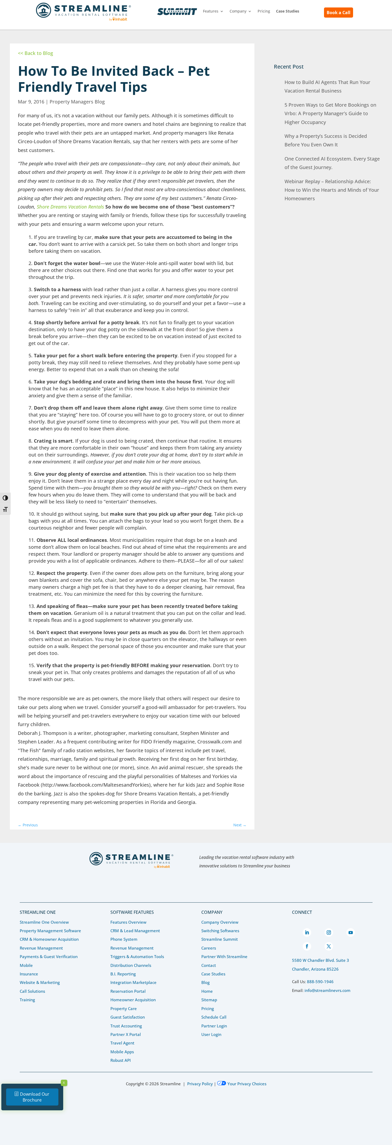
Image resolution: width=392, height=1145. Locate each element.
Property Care (123, 1008)
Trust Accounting (126, 1025)
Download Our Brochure (34, 1097)
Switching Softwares (220, 930)
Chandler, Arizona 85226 (315, 969)
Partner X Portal (125, 1034)
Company (238, 11)
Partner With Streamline (224, 956)
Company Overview (219, 922)
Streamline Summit (177, 11)
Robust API (120, 1060)
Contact (208, 965)
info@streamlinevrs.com (327, 990)
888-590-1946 (320, 981)
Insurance (29, 973)
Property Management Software (50, 930)
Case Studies (213, 973)
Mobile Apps (122, 1051)
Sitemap (209, 999)
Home (207, 991)
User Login (211, 1034)
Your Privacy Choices (246, 1083)
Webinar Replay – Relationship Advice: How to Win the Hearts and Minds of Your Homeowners (332, 190)
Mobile (26, 965)
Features (210, 11)
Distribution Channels (130, 965)
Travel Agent (122, 1043)
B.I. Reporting (123, 973)
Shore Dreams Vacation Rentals (70, 206)
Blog (205, 982)
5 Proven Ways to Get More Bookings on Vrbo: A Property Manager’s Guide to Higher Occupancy (330, 113)
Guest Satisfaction (127, 1017)
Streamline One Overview (44, 922)
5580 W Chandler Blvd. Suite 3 (320, 960)
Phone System (123, 939)
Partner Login (214, 1025)
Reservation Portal (128, 991)
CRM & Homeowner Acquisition (49, 939)
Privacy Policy (200, 1083)
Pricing (264, 11)
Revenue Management (41, 948)
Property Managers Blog (77, 101)
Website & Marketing (40, 982)
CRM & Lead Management (135, 930)
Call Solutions (32, 991)
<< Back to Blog (35, 53)
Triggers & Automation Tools (137, 956)
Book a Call (338, 12)
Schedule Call (213, 1017)
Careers (208, 948)
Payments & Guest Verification (49, 956)
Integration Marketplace (133, 982)
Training (27, 999)
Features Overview (128, 922)
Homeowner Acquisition (133, 999)
